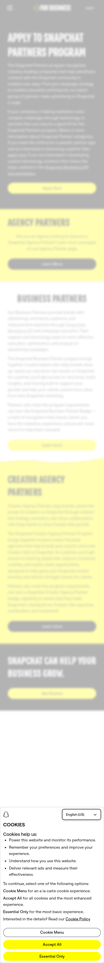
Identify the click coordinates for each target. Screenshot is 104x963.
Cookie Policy (78, 918)
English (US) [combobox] (75, 814)
